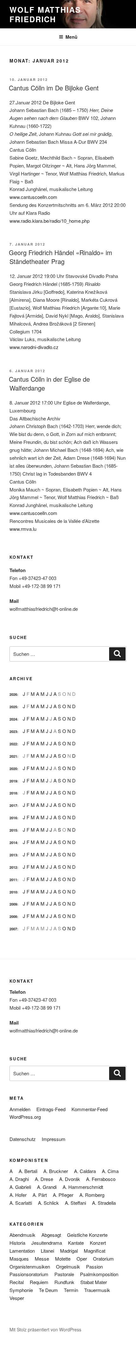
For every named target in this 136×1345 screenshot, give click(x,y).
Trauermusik (97, 1290)
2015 (13, 830)
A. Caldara (85, 1171)
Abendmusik (22, 1234)
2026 (13, 694)
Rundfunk (64, 1282)
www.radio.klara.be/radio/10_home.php (49, 220)
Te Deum (48, 1290)
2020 (13, 768)
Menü (71, 37)
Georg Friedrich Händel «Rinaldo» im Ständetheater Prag (60, 257)
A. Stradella (104, 1202)
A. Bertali (28, 1171)
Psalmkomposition (99, 1274)
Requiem (39, 1282)
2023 (13, 731)
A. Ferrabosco (100, 1179)
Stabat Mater (93, 1282)
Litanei (47, 1250)
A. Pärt (40, 1194)
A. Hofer (18, 1194)
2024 (13, 719)
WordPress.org (25, 1116)
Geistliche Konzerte (87, 1234)
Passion (94, 1266)
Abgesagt (51, 1234)
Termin (71, 1290)
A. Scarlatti (20, 1202)
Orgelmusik (68, 1266)
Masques (19, 1258)
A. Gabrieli (20, 1186)
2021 (13, 756)
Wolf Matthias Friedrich (45, 14)
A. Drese (44, 1179)
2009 (13, 904)
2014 (13, 842)
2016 (13, 817)
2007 (13, 928)
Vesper (16, 1298)
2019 (13, 781)
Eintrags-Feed (50, 1109)
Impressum (53, 1139)
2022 (13, 744)
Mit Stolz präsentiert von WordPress (45, 1329)
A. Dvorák (69, 1179)
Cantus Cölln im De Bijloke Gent (54, 87)
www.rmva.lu (22, 528)
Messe (42, 1258)
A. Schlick (48, 1202)
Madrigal (69, 1250)
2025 (13, 706)
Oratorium (103, 1258)
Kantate (76, 1242)
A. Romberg (91, 1194)
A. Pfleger (63, 1194)
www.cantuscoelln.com (33, 197)
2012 (13, 867)
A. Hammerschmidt (83, 1186)
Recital (16, 1282)
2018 (13, 793)
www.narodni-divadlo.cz (34, 347)
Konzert (98, 1242)
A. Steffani (75, 1202)
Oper (82, 1258)
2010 (13, 892)
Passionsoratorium (28, 1274)
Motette (63, 1258)
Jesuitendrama (46, 1242)
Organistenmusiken (29, 1266)
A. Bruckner (55, 1171)
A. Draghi (19, 1179)
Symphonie (21, 1290)
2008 (13, 916)
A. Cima (110, 1171)
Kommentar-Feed (89, 1109)
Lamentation (22, 1250)
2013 (13, 855)
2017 (13, 805)
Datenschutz (22, 1139)
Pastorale (64, 1274)
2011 (13, 879)
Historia (17, 1242)
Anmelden (19, 1109)
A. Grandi (47, 1186)
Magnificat (94, 1250)
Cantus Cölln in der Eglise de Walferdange (49, 383)
